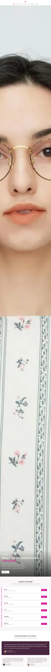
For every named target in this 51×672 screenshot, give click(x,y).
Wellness (36, 3)
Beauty (17, 3)
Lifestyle (24, 3)
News (28, 3)
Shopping (32, 3)
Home (14, 3)
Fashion (21, 3)
